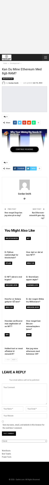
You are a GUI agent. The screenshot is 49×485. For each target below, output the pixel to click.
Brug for (30, 263)
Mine (29, 335)
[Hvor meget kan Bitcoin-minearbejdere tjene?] (35, 312)
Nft (28, 238)
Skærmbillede (32, 285)
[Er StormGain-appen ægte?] (35, 268)
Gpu (7, 335)
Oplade (8, 263)
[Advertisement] (24, 25)
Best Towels (6, 454)
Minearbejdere (12, 285)
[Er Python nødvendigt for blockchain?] (14, 243)
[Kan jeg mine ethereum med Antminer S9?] (35, 339)
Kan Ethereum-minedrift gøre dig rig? (36, 215)
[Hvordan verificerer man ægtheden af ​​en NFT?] (14, 312)
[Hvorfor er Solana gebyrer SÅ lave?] (14, 290)
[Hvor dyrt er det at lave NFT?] (35, 243)
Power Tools (6, 457)
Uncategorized (8, 78)
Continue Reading (24, 149)
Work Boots (6, 451)
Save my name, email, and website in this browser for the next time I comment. (23, 426)
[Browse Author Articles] (24, 185)
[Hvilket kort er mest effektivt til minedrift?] (14, 339)
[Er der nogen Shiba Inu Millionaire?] (35, 290)
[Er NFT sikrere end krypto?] (14, 268)
